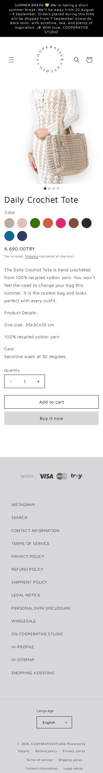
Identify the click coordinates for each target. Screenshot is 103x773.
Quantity (12, 370)
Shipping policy (70, 760)
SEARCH (19, 517)
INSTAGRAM (23, 504)
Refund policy (46, 751)
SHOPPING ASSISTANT (33, 672)
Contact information (42, 768)
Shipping (31, 256)
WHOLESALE (23, 620)
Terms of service (39, 760)
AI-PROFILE (22, 646)
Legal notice (73, 768)
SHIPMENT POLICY (29, 582)
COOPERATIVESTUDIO (48, 744)
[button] (11, 60)
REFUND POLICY (27, 569)
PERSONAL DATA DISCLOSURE (40, 608)
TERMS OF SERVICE (30, 543)
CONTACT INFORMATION (35, 530)
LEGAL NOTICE (25, 594)
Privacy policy (74, 751)
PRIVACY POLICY (27, 556)
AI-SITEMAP (23, 659)
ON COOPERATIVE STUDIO (37, 633)
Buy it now (52, 418)
